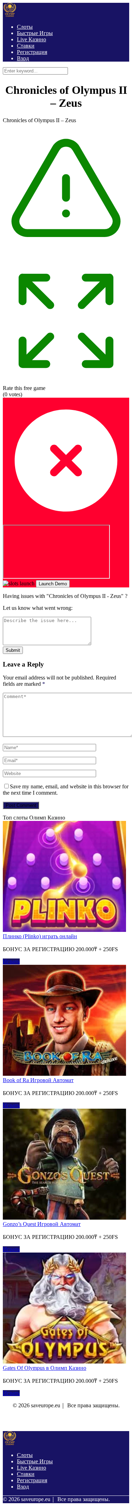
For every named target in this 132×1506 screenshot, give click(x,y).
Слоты (25, 27)
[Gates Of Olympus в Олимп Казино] (64, 1362)
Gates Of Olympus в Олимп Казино (44, 1368)
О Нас (20, 1420)
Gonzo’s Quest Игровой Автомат (42, 1224)
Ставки (25, 46)
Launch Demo (53, 583)
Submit (13, 650)
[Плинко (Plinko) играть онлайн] (64, 930)
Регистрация (32, 52)
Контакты (44, 1420)
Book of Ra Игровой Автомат (38, 1080)
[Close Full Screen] (66, 521)
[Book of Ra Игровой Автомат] (64, 1074)
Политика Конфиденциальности (90, 1420)
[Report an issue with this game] (66, 255)
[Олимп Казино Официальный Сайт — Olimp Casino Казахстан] (10, 15)
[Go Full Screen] (66, 382)
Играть (11, 961)
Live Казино (31, 39)
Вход (23, 58)
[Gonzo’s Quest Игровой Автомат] (64, 1218)
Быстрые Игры (35, 33)
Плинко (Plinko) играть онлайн (40, 936)
